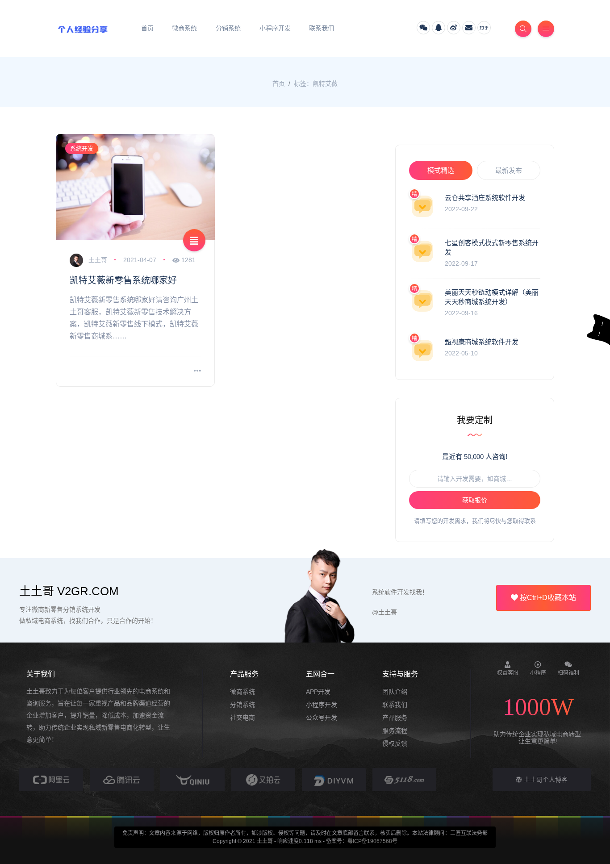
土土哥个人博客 (545, 779)
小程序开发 (321, 704)
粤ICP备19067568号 (372, 841)
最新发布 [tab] (508, 170)
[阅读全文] (197, 371)
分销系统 (242, 704)
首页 (278, 83)
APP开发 (318, 691)
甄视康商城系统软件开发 (481, 342)
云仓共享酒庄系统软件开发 (485, 197)
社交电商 (242, 717)
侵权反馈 (394, 743)
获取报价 (474, 500)
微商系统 (242, 691)
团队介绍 (394, 691)
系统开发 (81, 148)
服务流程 (394, 730)
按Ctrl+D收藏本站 (547, 597)
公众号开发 (321, 717)
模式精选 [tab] (440, 170)
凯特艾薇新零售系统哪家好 (123, 280)
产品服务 (394, 717)
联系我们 (394, 704)
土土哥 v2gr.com (69, 591)
